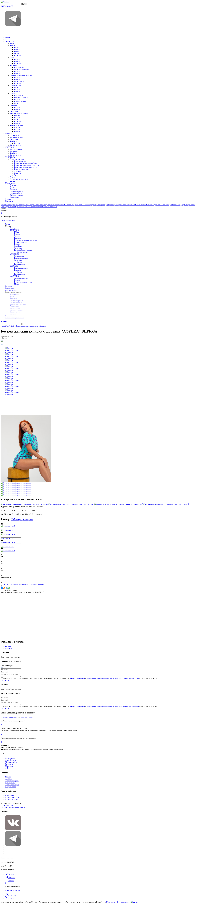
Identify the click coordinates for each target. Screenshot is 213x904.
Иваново (67, 205)
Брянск (26, 205)
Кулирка (17, 47)
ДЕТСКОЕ (9, 147)
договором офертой (77, 678)
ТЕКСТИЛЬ (10, 157)
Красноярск (112, 205)
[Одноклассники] (4, 588)
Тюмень (21, 207)
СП (6, 768)
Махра (16, 53)
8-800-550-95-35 (7, 6)
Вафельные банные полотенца (25, 167)
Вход (3, 220)
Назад (3, 326)
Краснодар (104, 205)
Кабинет (4, 322)
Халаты (13, 45)
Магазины (9, 766)
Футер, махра (19, 81)
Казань (80, 205)
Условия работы (16, 193)
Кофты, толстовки (17, 149)
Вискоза (17, 49)
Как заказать (14, 197)
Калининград (88, 205)
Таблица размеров (17, 195)
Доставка (13, 189)
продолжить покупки (9, 717)
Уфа (26, 207)
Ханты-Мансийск (42, 207)
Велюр (16, 51)
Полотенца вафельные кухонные (26, 165)
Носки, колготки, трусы (19, 179)
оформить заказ (27, 717)
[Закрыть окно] (135, 902)
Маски (12, 181)
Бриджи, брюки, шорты (19, 113)
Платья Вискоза (20, 101)
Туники (13, 57)
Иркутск (74, 205)
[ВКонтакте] (2, 588)
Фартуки (17, 171)
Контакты (9, 201)
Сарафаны (14, 105)
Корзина (9, 898)
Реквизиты (9, 764)
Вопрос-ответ (10, 787)
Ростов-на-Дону (178, 205)
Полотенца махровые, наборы (25, 163)
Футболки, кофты (16, 125)
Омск (147, 205)
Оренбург (153, 205)
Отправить (5, 680)
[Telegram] (7, 588)
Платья (12, 93)
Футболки (13, 141)
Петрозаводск (167, 205)
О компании (14, 185)
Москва (124, 205)
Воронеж (50, 205)
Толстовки (14, 111)
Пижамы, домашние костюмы (21, 75)
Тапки (16, 175)
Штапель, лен (19, 67)
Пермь (159, 205)
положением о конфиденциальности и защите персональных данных (113, 678)
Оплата (12, 187)
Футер (16, 87)
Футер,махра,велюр (21, 69)
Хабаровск (32, 207)
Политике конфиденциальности (118, 902)
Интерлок (18, 55)
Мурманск (131, 205)
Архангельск (6, 205)
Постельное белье (21, 161)
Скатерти (17, 173)
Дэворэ (17, 127)
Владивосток (34, 205)
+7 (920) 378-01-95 (12, 799)
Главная (8, 37)
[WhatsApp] (9, 588)
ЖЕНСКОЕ (9, 41)
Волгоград (43, 205)
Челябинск (53, 207)
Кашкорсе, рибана (21, 97)
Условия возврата (16, 191)
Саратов (12, 207)
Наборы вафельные (21, 169)
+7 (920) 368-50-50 (12, 797)
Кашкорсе (18, 115)
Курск (119, 205)
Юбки (12, 43)
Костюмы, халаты (16, 137)
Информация (10, 183)
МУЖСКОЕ (10, 133)
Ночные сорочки (16, 85)
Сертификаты (10, 760)
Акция (7, 39)
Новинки (10, 878)
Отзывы (8, 199)
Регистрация (10, 220)
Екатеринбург (59, 205)
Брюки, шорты (15, 145)
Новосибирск (140, 205)
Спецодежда (14, 135)
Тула (16, 207)
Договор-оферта (7, 805)
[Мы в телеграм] (13, 26)
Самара (187, 205)
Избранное (10, 895)
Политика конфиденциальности (13, 807)
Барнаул (14, 205)
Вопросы (8, 648)
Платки (12, 177)
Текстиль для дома (17, 159)
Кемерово (96, 205)
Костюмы (13, 65)
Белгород (20, 205)
